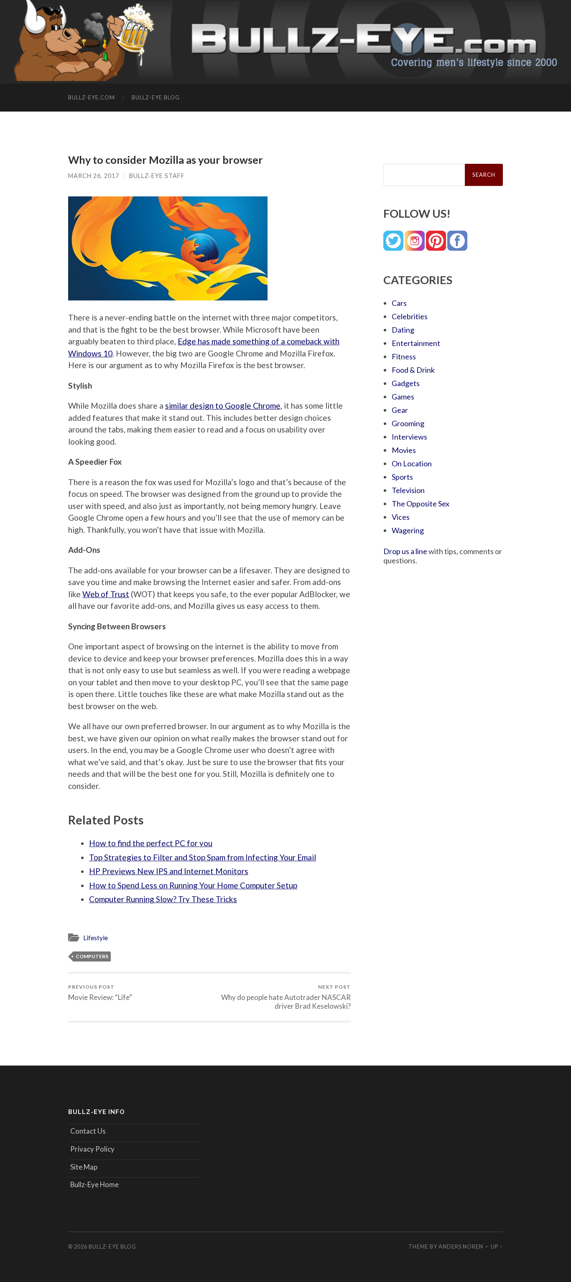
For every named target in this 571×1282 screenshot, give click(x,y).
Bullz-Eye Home (94, 1184)
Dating (403, 329)
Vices (401, 516)
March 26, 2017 (93, 175)
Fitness (404, 356)
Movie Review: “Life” (100, 993)
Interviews (409, 436)
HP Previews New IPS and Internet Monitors (168, 871)
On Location (412, 463)
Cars (399, 303)
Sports (402, 476)
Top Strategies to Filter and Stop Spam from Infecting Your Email (202, 857)
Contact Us (88, 1131)
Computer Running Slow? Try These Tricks (163, 899)
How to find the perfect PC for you (150, 843)
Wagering (408, 530)
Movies (404, 450)
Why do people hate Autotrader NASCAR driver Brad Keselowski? (286, 997)
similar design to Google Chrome (222, 405)
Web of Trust (105, 594)
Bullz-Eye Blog (156, 97)
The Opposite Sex (420, 503)
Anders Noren (460, 1246)
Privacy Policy (92, 1149)
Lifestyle (95, 937)
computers (92, 956)
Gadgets (406, 383)
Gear (400, 410)
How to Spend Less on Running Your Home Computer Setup (193, 885)
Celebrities (410, 316)
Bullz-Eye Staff (157, 175)
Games (403, 396)
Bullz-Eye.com (91, 97)
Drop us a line (405, 551)
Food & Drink (413, 369)
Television (408, 490)
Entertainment (416, 343)
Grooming (408, 423)
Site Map (83, 1166)
